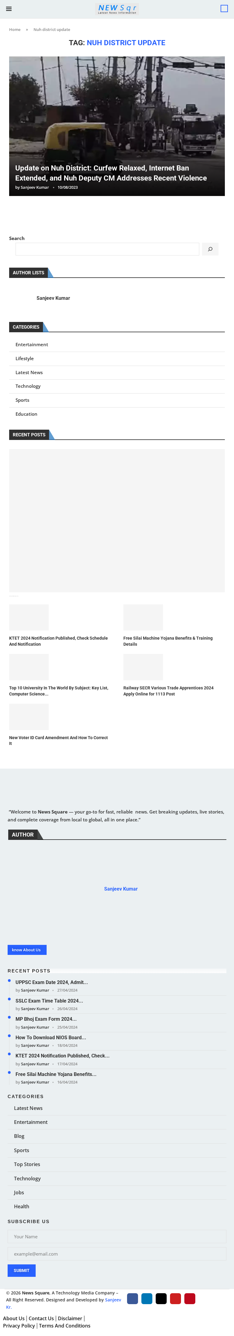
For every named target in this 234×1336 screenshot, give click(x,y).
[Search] (224, 8)
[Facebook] (132, 1298)
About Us (14, 1318)
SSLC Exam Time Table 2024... (49, 1001)
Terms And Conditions (64, 1325)
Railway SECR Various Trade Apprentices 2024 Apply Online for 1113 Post (168, 690)
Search (17, 238)
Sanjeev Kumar (35, 187)
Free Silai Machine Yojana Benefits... (56, 1074)
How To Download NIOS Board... (51, 1037)
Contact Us (41, 1318)
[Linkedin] (146, 1298)
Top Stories (27, 1164)
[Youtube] (175, 1298)
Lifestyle (25, 358)
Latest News (29, 372)
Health (21, 1206)
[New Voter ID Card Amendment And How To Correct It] (29, 717)
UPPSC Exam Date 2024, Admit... (52, 982)
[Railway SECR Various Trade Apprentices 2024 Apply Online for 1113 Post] (143, 667)
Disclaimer (70, 1318)
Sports (22, 400)
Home (14, 29)
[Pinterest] (189, 1298)
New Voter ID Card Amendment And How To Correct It (58, 740)
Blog (19, 1136)
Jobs (19, 1192)
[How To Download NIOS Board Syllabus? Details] (117, 520)
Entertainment (32, 344)
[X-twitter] (161, 1298)
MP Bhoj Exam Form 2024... (46, 1019)
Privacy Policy (19, 1325)
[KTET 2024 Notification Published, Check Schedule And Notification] (29, 617)
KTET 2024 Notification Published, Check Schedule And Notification (58, 641)
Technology (28, 386)
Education (26, 414)
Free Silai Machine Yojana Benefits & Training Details (168, 641)
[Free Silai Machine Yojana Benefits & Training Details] (143, 617)
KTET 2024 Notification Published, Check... (63, 1056)
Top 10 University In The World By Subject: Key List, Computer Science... (58, 690)
